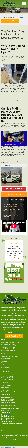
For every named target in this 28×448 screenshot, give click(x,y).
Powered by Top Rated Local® (7, 447)
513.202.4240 (18, 17)
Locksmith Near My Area (12, 126)
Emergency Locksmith (7, 378)
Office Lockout (5, 387)
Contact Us (4, 369)
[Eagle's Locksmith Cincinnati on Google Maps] (23, 431)
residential (22, 307)
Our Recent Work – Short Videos (9, 356)
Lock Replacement (6, 385)
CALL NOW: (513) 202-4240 (14, 189)
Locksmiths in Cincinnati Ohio (9, 345)
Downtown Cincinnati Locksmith (10, 352)
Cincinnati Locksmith (14, 56)
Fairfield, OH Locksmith (7, 404)
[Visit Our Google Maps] (10, 410)
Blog (2, 364)
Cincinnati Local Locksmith (8, 392)
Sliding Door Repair (12, 127)
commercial (4, 309)
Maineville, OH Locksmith (8, 402)
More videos (14, 234)
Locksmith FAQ (5, 366)
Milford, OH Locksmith (7, 400)
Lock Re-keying (5, 390)
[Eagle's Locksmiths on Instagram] (13, 431)
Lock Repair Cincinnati (7, 381)
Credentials (4, 361)
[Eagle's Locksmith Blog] (19, 431)
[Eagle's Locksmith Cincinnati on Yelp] (25, 431)
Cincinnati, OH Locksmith (8, 344)
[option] (14, 176)
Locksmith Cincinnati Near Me (9, 349)
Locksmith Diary (5, 358)
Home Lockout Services (7, 388)
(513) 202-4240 (6, 414)
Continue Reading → (14, 100)
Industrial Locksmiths (7, 379)
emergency (12, 309)
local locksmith (22, 310)
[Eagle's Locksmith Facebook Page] (6, 431)
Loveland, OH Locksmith (7, 399)
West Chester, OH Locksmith (8, 405)
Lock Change (4, 382)
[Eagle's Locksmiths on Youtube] (16, 431)
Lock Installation (5, 384)
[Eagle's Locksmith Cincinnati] (14, 299)
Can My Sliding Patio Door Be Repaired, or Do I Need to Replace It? (12, 114)
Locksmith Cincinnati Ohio (8, 347)
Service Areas (4, 162)
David (15, 55)
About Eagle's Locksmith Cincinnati (10, 342)
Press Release (5, 363)
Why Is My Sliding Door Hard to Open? (13, 49)
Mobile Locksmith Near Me (8, 350)
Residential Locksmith (14, 59)
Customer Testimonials (7, 359)
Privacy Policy (5, 367)
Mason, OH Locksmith (7, 397)
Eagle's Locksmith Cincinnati (8, 307)
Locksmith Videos (6, 355)
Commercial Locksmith (7, 374)
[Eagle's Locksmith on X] (10, 431)
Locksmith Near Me (16, 57)
